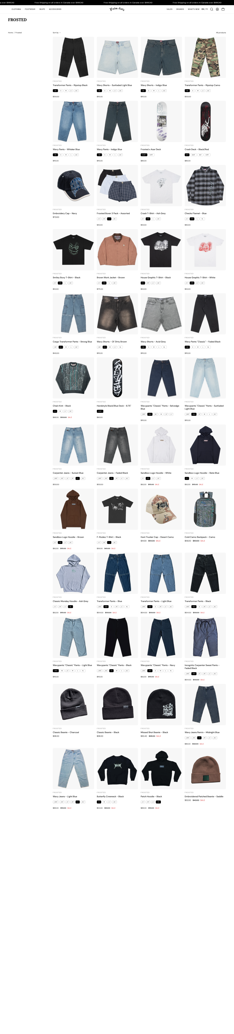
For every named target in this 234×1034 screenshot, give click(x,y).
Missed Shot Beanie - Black (154, 732)
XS (55, 91)
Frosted (57, 81)
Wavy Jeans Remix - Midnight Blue (202, 732)
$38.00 (56, 736)
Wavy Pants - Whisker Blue (66, 149)
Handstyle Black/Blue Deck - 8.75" (114, 405)
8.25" (144, 155)
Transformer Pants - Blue (109, 601)
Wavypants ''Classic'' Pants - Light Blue (72, 665)
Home (10, 32)
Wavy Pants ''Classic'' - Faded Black (202, 341)
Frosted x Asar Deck (151, 149)
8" (187, 155)
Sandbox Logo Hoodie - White (156, 473)
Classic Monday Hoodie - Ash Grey (70, 601)
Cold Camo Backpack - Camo (200, 537)
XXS (143, 414)
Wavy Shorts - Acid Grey (153, 341)
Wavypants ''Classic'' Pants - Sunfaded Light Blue (204, 407)
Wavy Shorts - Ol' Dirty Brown (112, 341)
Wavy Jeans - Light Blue (65, 796)
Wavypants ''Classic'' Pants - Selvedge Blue (160, 407)
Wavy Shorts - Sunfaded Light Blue (114, 85)
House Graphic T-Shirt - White (200, 277)
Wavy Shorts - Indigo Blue (154, 85)
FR (207, 9)
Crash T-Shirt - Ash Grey (153, 213)
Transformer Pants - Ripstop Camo (202, 85)
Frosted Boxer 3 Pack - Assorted (113, 213)
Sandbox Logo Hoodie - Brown (68, 537)
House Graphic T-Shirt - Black (156, 277)
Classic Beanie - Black (108, 732)
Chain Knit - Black (62, 405)
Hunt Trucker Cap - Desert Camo (157, 537)
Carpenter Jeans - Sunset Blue (68, 473)
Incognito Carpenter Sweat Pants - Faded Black (202, 667)
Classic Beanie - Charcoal (66, 732)
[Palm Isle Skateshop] (117, 9)
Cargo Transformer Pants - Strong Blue (72, 341)
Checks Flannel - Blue (196, 213)
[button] (16, 9)
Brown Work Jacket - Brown (111, 277)
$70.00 (56, 217)
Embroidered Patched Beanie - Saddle (204, 796)
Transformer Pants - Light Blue (156, 601)
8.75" (151, 155)
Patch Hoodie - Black (151, 796)
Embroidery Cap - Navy (65, 213)
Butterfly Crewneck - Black (110, 796)
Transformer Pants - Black (198, 601)
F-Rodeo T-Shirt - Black (109, 537)
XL (76, 91)
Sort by (55, 32)
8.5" (200, 155)
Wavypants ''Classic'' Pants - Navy (158, 665)
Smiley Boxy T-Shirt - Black (66, 277)
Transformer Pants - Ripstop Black (70, 85)
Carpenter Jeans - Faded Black (112, 473)
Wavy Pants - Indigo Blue (109, 149)
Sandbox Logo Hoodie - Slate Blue (202, 473)
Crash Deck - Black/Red (197, 149)
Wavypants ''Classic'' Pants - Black (114, 665)
